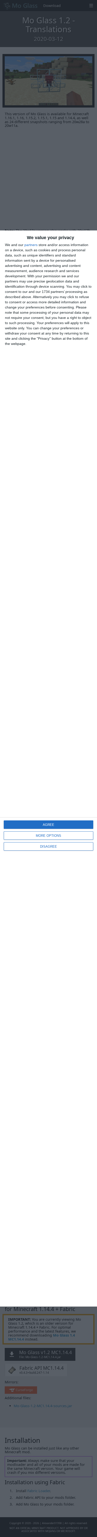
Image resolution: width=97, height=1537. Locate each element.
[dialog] (48, 768)
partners (31, 245)
